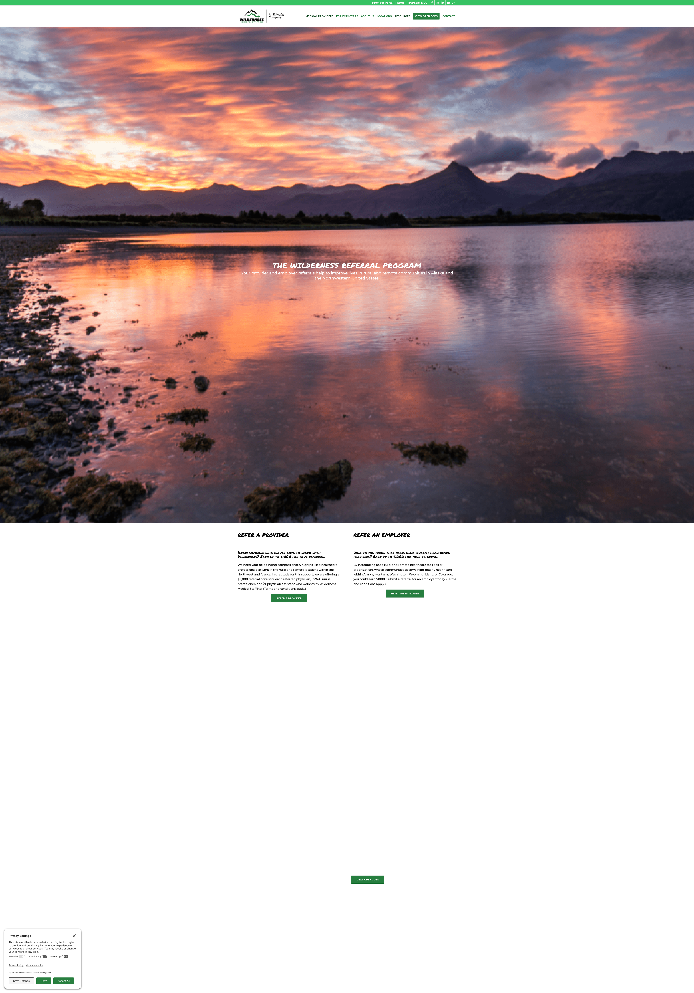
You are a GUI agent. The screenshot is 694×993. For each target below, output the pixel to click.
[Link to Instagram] (437, 2)
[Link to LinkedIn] (442, 2)
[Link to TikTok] (453, 2)
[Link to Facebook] (431, 2)
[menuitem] (382, 3)
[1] (262, 16)
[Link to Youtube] (448, 2)
